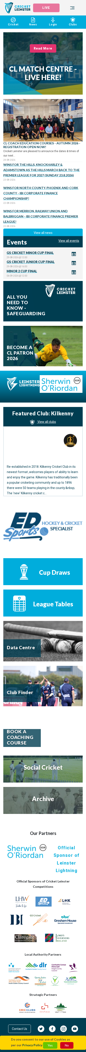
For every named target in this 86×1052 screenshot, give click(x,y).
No (67, 1045)
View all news (43, 233)
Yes (50, 1045)
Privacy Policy (32, 1045)
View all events (68, 240)
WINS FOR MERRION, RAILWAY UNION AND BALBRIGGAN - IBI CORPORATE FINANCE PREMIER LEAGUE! (40, 216)
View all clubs (46, 422)
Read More (43, 48)
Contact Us (19, 1029)
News (33, 24)
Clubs (73, 24)
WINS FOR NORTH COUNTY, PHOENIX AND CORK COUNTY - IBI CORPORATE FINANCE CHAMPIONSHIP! (40, 193)
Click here (43, 254)
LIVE (46, 8)
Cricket (13, 24)
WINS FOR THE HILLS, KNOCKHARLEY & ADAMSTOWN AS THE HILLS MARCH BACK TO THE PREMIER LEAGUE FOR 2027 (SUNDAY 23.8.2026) (41, 170)
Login (53, 24)
